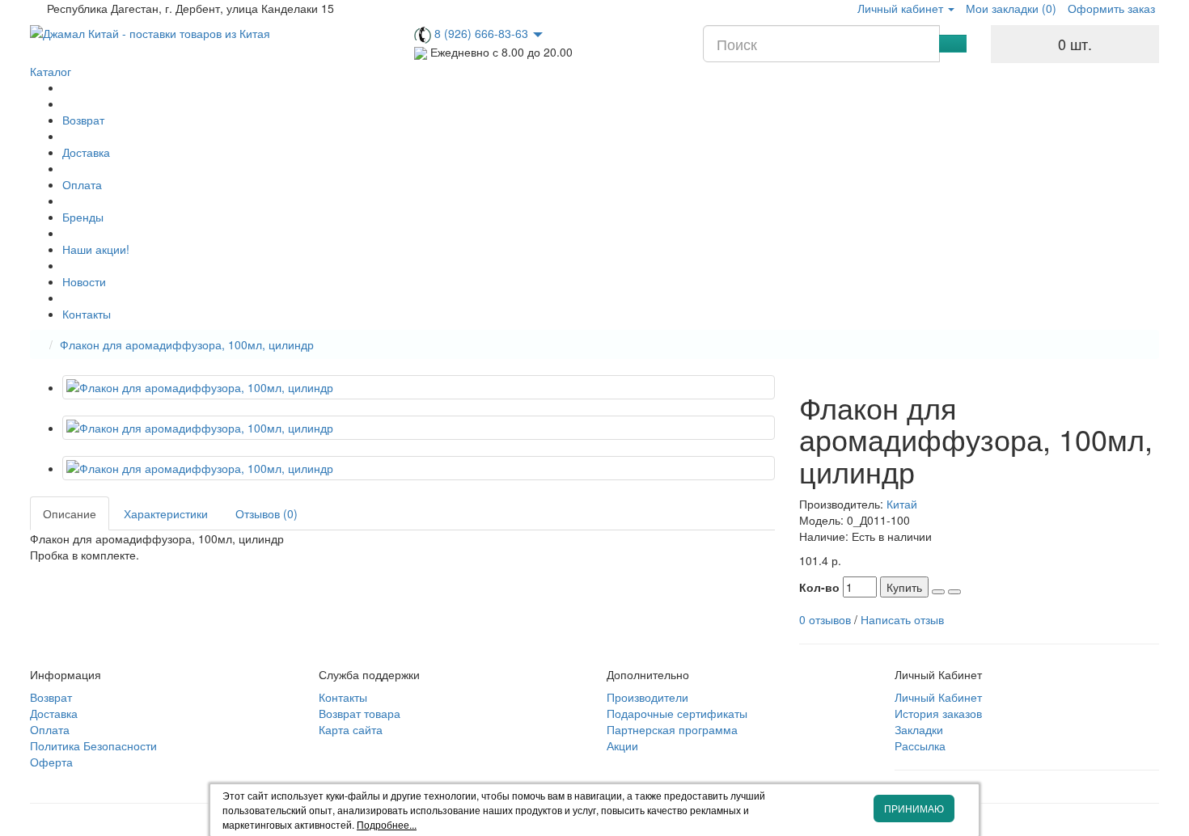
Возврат (83, 120)
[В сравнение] (954, 591)
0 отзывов (825, 619)
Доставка (86, 152)
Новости (84, 281)
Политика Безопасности (93, 745)
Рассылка (920, 745)
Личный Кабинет (938, 697)
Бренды (83, 217)
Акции (622, 745)
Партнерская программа (672, 729)
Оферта (51, 762)
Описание (69, 513)
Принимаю (914, 808)
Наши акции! (95, 249)
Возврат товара (359, 713)
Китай (901, 504)
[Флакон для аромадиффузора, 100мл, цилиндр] (418, 387)
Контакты (86, 314)
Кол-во (819, 587)
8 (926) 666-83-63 (481, 33)
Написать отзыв (902, 619)
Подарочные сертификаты (677, 713)
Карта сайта (351, 729)
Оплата (82, 184)
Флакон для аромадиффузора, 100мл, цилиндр (187, 344)
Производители (647, 697)
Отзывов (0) (266, 513)
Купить (904, 587)
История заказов (938, 713)
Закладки (919, 729)
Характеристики (166, 513)
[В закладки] (938, 591)
